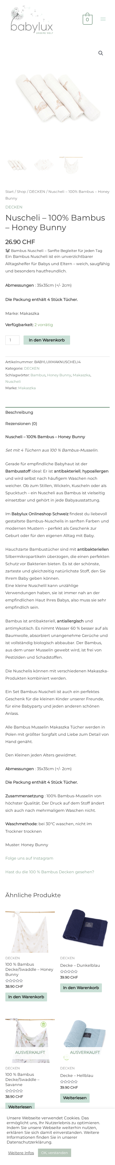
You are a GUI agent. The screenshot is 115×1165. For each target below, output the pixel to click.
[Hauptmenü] (103, 19)
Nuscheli (13, 381)
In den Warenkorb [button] (26, 996)
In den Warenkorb (47, 340)
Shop (21, 191)
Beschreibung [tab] (19, 412)
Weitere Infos (21, 1152)
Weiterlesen (20, 1107)
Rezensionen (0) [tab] (21, 423)
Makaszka (81, 375)
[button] (101, 53)
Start (9, 191)
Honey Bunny (59, 375)
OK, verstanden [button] (54, 1152)
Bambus (37, 375)
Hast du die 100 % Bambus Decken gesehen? (49, 872)
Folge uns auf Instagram (29, 858)
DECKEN (37, 191)
